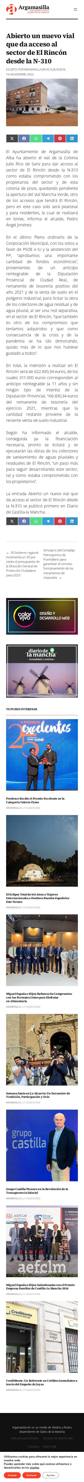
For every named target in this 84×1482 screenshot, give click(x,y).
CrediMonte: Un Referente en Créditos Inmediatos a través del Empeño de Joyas (41, 1382)
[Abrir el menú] (75, 9)
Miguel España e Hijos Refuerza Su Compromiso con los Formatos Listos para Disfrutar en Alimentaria (39, 997)
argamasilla (32, 69)
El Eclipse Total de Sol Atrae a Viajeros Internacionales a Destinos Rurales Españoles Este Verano (37, 898)
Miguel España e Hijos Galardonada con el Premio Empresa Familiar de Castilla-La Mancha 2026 (40, 1287)
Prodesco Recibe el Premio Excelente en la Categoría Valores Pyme (35, 800)
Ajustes (50, 1475)
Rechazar (32, 1475)
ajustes (34, 1468)
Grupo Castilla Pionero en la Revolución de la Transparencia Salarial (37, 1191)
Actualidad (54, 69)
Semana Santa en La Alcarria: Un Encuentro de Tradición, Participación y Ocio (38, 1095)
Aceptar (12, 1475)
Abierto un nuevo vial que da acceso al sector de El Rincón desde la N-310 (42, 500)
